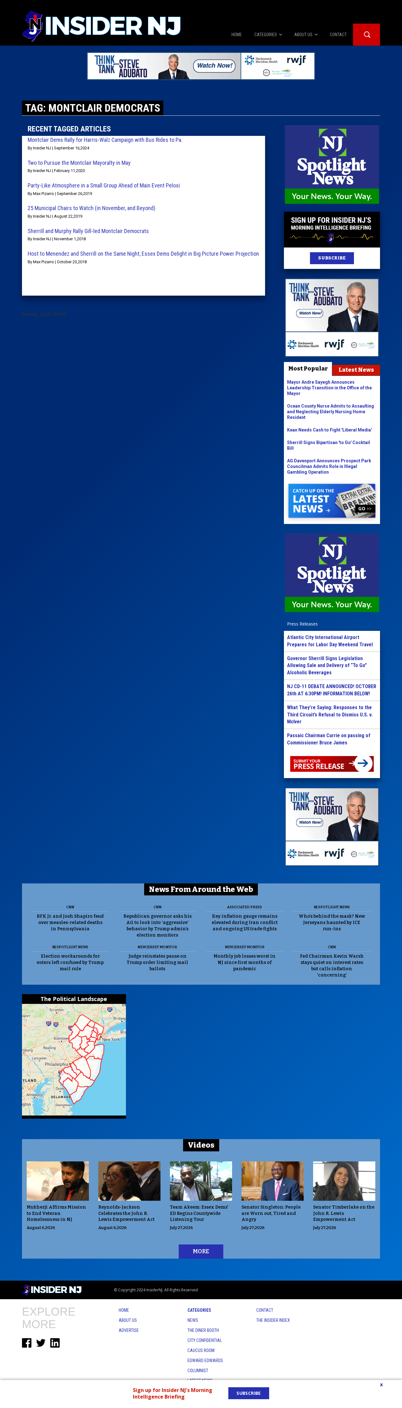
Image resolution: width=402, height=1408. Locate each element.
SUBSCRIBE (331, 258)
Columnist (197, 1370)
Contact (264, 1310)
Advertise (129, 1330)
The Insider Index (273, 1320)
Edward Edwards (205, 1360)
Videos (201, 1145)
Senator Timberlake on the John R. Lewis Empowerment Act (343, 1213)
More (201, 1251)
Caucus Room (201, 1350)
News (192, 1320)
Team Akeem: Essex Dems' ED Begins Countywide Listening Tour (199, 1213)
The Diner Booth (203, 1330)
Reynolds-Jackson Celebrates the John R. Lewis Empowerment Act (126, 1213)
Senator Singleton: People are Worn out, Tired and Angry (271, 1213)
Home (124, 1310)
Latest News (356, 369)
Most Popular (308, 368)
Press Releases (302, 624)
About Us (128, 1320)
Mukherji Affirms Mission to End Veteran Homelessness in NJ (56, 1213)
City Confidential (204, 1340)
